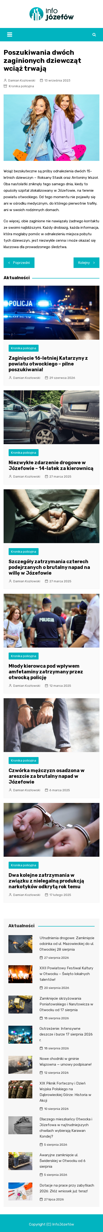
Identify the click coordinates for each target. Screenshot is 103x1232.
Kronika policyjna (21, 86)
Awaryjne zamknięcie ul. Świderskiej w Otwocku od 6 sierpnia (63, 1161)
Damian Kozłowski (21, 80)
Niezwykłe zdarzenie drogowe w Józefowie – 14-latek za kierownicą (51, 465)
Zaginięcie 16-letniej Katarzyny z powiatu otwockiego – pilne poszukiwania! (48, 363)
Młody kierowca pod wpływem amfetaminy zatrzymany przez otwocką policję (46, 671)
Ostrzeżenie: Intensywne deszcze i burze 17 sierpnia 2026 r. (66, 1034)
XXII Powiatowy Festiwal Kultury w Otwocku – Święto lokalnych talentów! (66, 974)
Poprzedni (21, 262)
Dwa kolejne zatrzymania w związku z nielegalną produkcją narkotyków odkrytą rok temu (46, 880)
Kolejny (84, 262)
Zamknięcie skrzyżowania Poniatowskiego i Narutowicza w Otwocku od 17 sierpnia (66, 1004)
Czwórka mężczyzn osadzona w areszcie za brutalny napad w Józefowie (47, 776)
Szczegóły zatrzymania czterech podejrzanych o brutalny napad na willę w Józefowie (49, 567)
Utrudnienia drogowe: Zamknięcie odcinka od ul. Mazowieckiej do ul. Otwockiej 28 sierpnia (67, 944)
